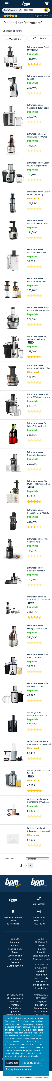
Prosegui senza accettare (18, 1069)
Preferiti (41, 952)
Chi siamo (15, 942)
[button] (13, 38)
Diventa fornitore (15, 965)
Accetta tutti (12, 1063)
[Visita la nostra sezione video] (39, 882)
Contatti (15, 945)
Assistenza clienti (41, 959)
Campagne (41, 1001)
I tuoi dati (41, 949)
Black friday (41, 1005)
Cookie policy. (34, 1056)
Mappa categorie (15, 998)
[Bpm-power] (26, 3)
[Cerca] (46, 10)
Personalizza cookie (30, 1063)
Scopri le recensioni (41, 16)
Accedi (41, 945)
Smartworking (41, 1008)
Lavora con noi (15, 955)
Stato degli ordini (41, 955)
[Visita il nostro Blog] (13, 882)
